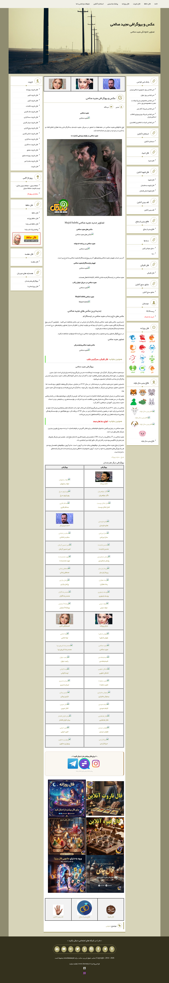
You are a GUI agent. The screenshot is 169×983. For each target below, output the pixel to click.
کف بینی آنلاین (149, 210)
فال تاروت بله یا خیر (31, 161)
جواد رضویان (64, 483)
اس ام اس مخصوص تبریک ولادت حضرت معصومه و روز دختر (143, 102)
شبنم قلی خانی (64, 626)
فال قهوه (151, 180)
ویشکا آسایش (65, 607)
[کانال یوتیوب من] (64, 949)
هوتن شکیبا (104, 638)
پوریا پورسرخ (64, 495)
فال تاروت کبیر (32, 95)
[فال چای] (105, 874)
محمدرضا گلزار (64, 596)
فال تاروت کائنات (32, 106)
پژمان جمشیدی (103, 560)
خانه (156, 4)
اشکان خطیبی (104, 673)
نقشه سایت (73, 964)
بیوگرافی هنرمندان (31, 281)
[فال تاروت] (105, 799)
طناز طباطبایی (103, 720)
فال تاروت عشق (32, 150)
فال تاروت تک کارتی (31, 111)
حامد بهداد (104, 483)
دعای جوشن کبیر (148, 248)
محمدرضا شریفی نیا (65, 649)
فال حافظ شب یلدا (32, 224)
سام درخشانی (65, 537)
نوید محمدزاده (64, 560)
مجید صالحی (104, 649)
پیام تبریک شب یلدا (31, 229)
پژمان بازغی (64, 584)
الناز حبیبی (64, 708)
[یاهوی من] (112, 949)
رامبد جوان (64, 661)
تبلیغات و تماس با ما (83, 4)
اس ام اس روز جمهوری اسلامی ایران (142, 89)
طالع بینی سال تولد (147, 441)
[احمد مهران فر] (111, 84)
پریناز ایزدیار (103, 572)
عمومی (108, 926)
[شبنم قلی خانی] (57, 84)
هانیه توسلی (103, 525)
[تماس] (84, 949)
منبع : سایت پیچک (117, 457)
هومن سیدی (103, 731)
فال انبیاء (151, 160)
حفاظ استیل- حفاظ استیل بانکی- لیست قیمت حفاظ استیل (28, 187)
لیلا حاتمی (64, 638)
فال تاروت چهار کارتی (30, 122)
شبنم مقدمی (103, 661)
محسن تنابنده (104, 549)
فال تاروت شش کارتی (30, 133)
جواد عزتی (103, 607)
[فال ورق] (67, 874)
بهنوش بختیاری (103, 696)
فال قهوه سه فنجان (147, 185)
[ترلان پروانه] (84, 84)
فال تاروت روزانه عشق (30, 155)
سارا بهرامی (104, 537)
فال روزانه (125, 4)
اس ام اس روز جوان (147, 95)
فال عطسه (34, 262)
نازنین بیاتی (65, 696)
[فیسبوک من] (98, 949)
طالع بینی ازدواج (148, 229)
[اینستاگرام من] (91, 949)
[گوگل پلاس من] (70, 949)
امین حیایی (64, 731)
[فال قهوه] (105, 837)
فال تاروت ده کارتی (31, 144)
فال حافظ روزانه (32, 218)
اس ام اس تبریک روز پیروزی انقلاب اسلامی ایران (143, 115)
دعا (153, 254)
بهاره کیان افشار (64, 720)
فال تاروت (136, 4)
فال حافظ (147, 4)
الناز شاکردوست (104, 507)
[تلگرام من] (105, 949)
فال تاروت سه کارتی (31, 117)
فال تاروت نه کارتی (31, 139)
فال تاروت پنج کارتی (31, 128)
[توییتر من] (77, 949)
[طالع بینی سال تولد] (142, 413)
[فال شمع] (67, 837)
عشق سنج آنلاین (148, 292)
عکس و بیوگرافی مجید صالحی (132, 24)
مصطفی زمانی (64, 572)
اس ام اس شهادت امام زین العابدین (142, 122)
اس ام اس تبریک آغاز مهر (145, 108)
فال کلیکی (150, 273)
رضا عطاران (104, 584)
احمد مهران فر (65, 525)
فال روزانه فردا (32, 286)
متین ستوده (104, 684)
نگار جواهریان (104, 495)
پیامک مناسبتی (112, 4)
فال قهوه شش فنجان (147, 191)
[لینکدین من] (57, 949)
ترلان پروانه (104, 626)
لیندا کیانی (64, 673)
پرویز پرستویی (65, 743)
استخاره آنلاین (98, 4)
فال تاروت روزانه (32, 89)
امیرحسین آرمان (64, 549)
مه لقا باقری (65, 507)
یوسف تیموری (104, 596)
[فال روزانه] (67, 799)
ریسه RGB (150, 311)
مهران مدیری (64, 684)
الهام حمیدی (104, 708)
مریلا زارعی (104, 743)
